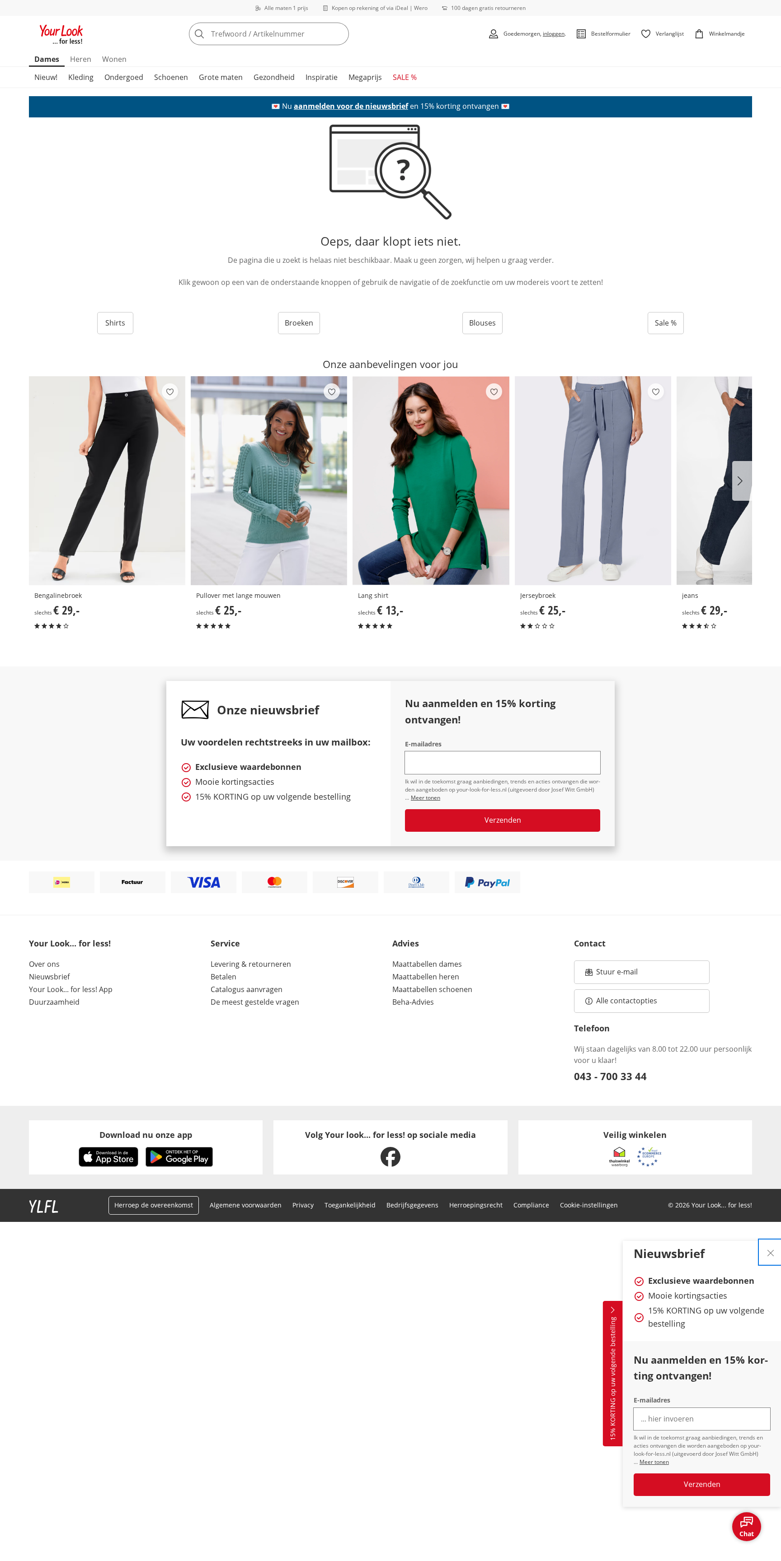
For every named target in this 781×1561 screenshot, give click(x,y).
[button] (742, 481)
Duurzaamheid (54, 1002)
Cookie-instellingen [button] (589, 1205)
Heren (80, 59)
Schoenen (171, 77)
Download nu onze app (145, 1134)
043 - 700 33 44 (610, 1076)
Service (225, 943)
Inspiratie (322, 77)
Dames (46, 59)
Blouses (482, 323)
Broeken (299, 323)
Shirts (115, 323)
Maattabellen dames (427, 964)
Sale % (666, 323)
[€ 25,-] (269, 480)
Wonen (114, 59)
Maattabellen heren (425, 977)
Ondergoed (123, 77)
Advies (405, 943)
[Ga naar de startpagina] (61, 34)
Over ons (44, 964)
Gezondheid (274, 77)
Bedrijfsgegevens (412, 1205)
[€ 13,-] (431, 480)
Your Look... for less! (70, 943)
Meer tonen (654, 1462)
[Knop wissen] (339, 33)
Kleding (81, 77)
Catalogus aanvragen (246, 989)
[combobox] (288, 34)
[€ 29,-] (107, 480)
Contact (590, 943)
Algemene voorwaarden (246, 1205)
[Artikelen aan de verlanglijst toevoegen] (170, 391)
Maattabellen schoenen (432, 989)
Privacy (303, 1205)
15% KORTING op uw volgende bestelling (612, 1379)
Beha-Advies (413, 1002)
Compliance (531, 1205)
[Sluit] (770, 1252)
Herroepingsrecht (476, 1205)
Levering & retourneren (251, 964)
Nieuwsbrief (49, 977)
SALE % (405, 77)
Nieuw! (45, 77)
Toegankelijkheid (350, 1205)
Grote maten (221, 77)
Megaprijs (365, 77)
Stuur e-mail (616, 974)
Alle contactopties (626, 1001)
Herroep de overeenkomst (153, 1205)
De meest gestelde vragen (255, 1002)
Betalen (223, 977)
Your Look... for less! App (71, 989)
